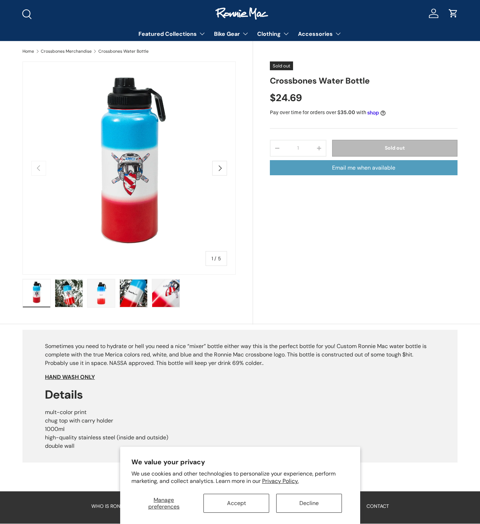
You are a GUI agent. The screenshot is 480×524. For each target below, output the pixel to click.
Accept (236, 503)
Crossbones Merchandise (66, 51)
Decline (309, 503)
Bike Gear (227, 34)
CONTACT (378, 506)
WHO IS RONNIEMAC (114, 506)
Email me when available (363, 167)
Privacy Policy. (280, 481)
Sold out (395, 148)
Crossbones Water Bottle (123, 51)
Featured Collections (167, 34)
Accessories (315, 34)
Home (28, 51)
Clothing (269, 34)
